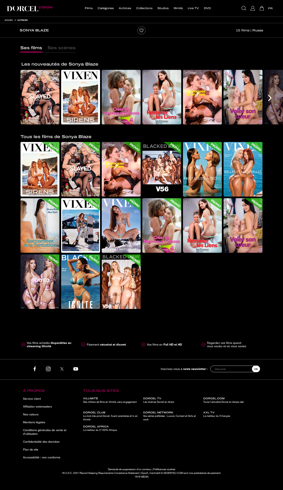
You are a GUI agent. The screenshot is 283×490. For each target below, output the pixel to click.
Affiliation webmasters (37, 406)
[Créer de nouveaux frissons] (121, 97)
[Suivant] (270, 98)
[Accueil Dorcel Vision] (30, 8)
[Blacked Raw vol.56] (161, 169)
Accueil (9, 20)
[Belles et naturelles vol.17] (243, 169)
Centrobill (155, 473)
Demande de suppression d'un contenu (129, 469)
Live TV (193, 8)
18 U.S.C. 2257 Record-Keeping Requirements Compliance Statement (100, 473)
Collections (144, 8)
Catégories (106, 8)
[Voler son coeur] (243, 97)
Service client (32, 398)
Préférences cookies (164, 469)
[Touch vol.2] (40, 281)
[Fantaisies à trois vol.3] (202, 169)
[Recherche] (244, 8)
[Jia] (80, 225)
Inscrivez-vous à (184, 369)
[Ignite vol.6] (80, 281)
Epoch (144, 473)
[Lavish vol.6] (40, 97)
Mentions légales (34, 422)
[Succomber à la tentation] (40, 225)
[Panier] (262, 8)
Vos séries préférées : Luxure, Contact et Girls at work (169, 416)
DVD (207, 8)
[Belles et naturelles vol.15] (121, 225)
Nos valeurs (31, 414)
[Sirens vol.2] (80, 97)
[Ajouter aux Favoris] (141, 30)
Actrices (125, 8)
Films (89, 8)
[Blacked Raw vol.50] (121, 281)
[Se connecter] (253, 8)
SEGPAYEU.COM (173, 473)
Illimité (178, 8)
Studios (163, 8)
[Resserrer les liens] (161, 97)
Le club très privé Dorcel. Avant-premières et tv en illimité (110, 416)
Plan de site (30, 449)
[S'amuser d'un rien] (202, 97)
